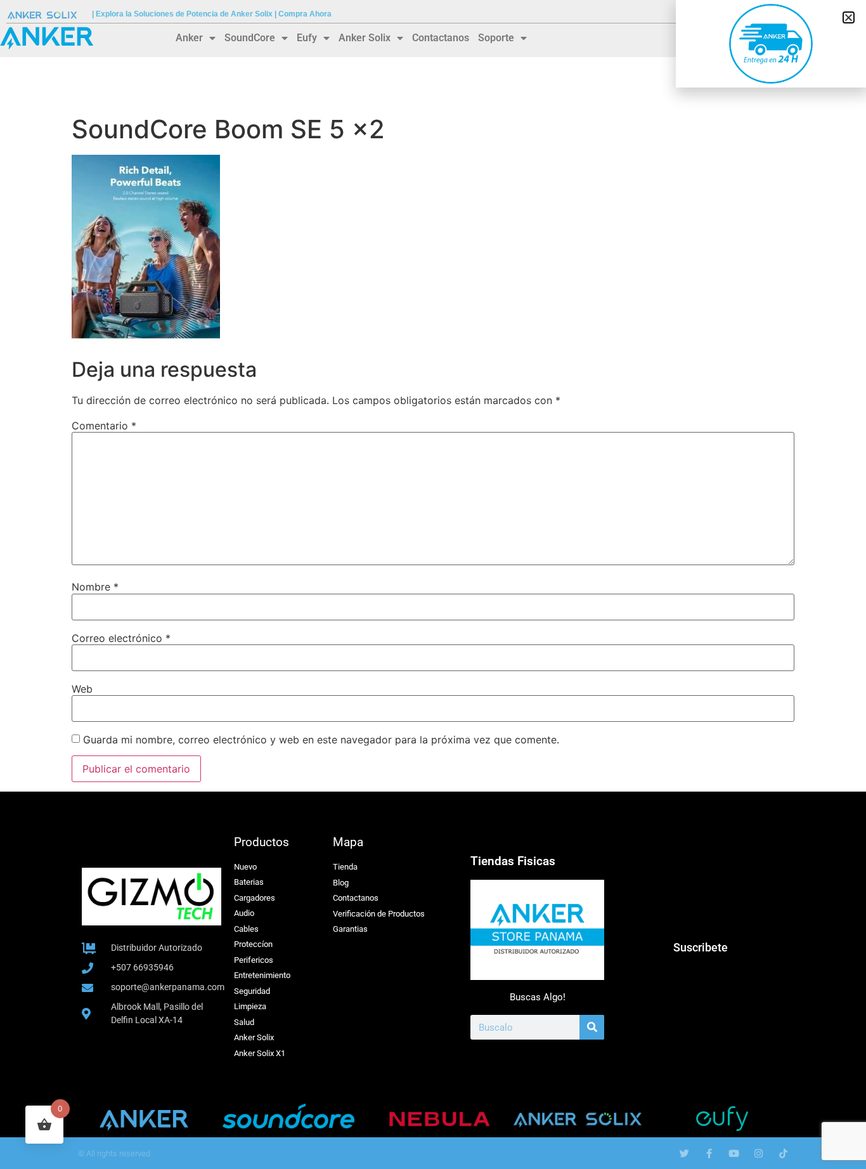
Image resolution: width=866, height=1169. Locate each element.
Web (82, 689)
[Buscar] (591, 1027)
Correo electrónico (121, 638)
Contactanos (440, 38)
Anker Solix (365, 38)
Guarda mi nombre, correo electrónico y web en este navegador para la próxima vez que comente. (321, 740)
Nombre (95, 587)
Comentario (104, 426)
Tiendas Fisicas (512, 861)
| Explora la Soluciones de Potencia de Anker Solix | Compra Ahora (212, 14)
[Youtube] (734, 1153)
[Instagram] (758, 1153)
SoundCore (249, 38)
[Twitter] (684, 1153)
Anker (189, 38)
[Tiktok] (783, 1153)
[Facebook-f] (709, 1153)
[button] (848, 17)
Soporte (496, 38)
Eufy (307, 38)
